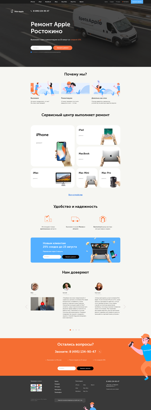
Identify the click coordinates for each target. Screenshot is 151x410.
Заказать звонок (137, 1)
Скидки (112, 1)
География (58, 392)
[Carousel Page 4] (79, 330)
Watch (81, 2)
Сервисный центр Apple (112, 389)
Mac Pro (73, 2)
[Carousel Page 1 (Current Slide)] (70, 330)
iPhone (33, 2)
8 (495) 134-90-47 (41, 11)
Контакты (126, 1)
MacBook (48, 2)
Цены (106, 1)
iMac (56, 2)
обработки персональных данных (52, 52)
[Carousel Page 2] (73, 330)
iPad (40, 2)
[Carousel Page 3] (76, 330)
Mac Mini (64, 2)
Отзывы (118, 1)
